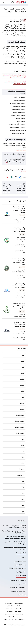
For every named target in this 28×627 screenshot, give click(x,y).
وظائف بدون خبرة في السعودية (20, 240)
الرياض (18, 237)
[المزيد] (7, 177)
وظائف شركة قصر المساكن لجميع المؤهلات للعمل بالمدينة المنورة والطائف (20, 188)
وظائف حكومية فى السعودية (19, 295)
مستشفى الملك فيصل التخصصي (20, 251)
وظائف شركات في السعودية (19, 219)
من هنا (8, 162)
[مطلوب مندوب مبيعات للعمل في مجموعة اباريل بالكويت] (14, 548)
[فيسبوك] (20, 177)
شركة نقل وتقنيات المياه (18, 297)
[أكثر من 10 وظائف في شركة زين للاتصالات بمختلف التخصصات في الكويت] (14, 526)
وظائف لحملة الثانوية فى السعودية (19, 245)
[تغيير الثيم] (12, 2)
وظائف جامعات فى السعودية (18, 333)
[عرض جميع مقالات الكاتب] (24, 20)
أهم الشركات (22, 553)
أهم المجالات (22, 575)
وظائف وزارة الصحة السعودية (18, 271)
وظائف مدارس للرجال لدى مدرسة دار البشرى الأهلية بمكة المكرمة (7, 188)
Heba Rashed (13, 19)
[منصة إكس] (16, 177)
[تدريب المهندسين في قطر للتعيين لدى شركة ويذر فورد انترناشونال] (14, 532)
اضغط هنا (23, 171)
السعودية (11, 201)
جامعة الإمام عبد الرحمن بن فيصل (19, 338)
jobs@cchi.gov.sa (21, 150)
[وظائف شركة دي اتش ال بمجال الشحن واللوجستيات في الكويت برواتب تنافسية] (14, 537)
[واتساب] (12, 177)
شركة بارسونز (21, 221)
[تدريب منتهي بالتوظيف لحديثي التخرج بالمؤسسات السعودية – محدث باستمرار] (14, 309)
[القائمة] (3, 2)
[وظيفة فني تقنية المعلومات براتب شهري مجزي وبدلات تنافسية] (14, 542)
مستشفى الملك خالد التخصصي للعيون (20, 276)
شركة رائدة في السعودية (19, 316)
